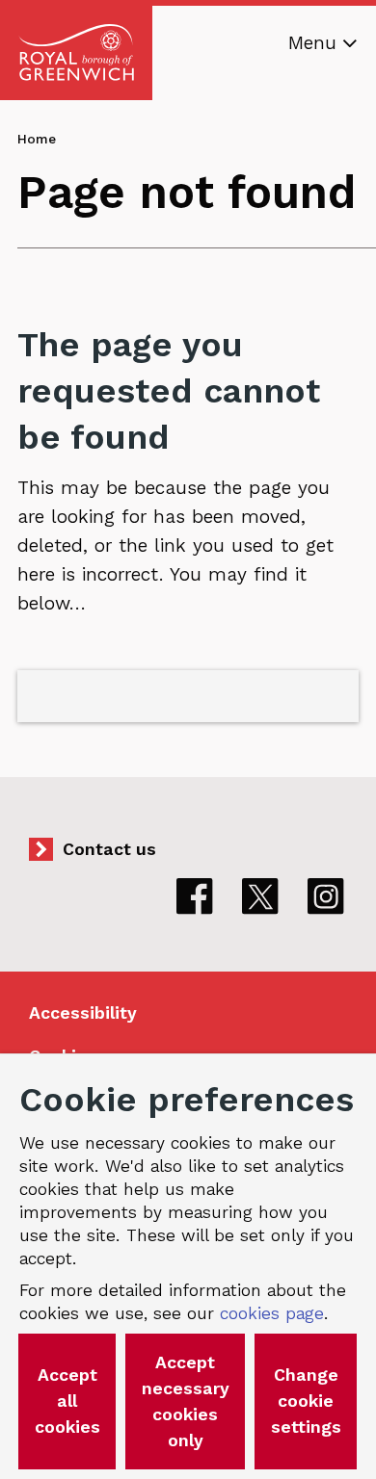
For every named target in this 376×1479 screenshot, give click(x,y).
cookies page (272, 1313)
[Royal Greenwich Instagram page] (326, 896)
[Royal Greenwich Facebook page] (195, 896)
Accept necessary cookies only (185, 1401)
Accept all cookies (67, 1401)
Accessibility (83, 1013)
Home (36, 139)
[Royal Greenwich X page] (260, 896)
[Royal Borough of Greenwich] (76, 53)
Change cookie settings (306, 1401)
